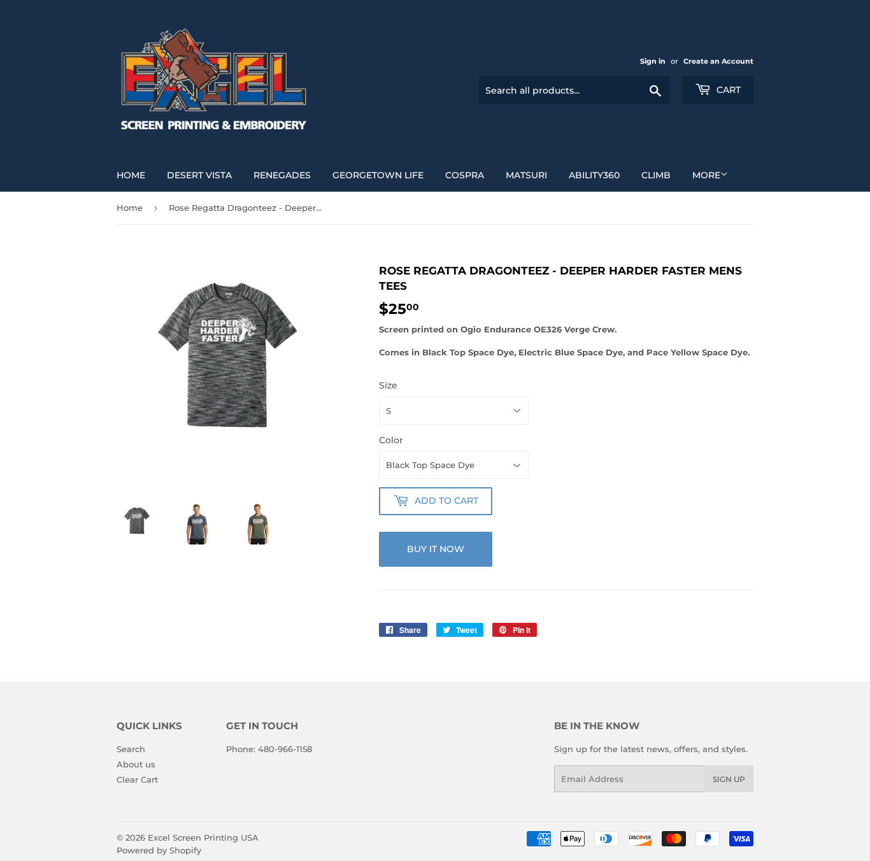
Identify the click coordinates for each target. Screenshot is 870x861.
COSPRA (464, 175)
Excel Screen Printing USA (203, 837)
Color (391, 440)
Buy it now (435, 549)
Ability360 (594, 175)
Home (131, 175)
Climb (656, 175)
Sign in (653, 61)
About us (136, 764)
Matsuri (526, 175)
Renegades (282, 175)
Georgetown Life (378, 175)
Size (388, 385)
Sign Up (729, 779)
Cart (727, 90)
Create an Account (718, 61)
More (706, 175)
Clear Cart (137, 779)
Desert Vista (199, 175)
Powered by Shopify (159, 850)
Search (131, 749)
